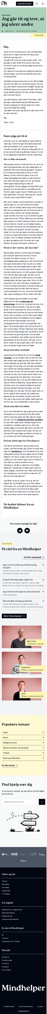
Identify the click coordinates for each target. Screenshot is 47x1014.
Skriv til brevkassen (13, 616)
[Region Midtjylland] (14, 854)
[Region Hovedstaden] (5, 854)
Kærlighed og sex (10, 742)
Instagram (5, 967)
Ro (3, 935)
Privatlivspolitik (9, 1006)
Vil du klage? (6, 970)
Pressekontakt (7, 960)
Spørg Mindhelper (24, 4)
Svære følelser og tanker (26, 31)
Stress (5, 737)
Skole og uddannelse (11, 758)
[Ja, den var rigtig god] (19, 530)
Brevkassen (7, 544)
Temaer (4, 881)
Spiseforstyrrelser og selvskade (16, 748)
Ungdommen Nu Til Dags (11, 941)
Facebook (5, 963)
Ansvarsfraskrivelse (26, 1006)
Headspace (16, 451)
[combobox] (23, 802)
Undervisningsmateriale (10, 919)
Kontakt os (5, 957)
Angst (5, 732)
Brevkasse (9, 31)
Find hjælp (5, 887)
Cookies (40, 1006)
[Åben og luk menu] (42, 3)
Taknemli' (5, 938)
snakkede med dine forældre (30, 420)
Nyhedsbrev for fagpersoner (12, 910)
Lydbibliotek (6, 891)
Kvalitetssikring (7, 916)
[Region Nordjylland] (23, 854)
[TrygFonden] (23, 861)
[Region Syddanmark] (41, 854)
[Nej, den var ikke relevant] (27, 530)
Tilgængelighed (23, 1011)
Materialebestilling (8, 913)
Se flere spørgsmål (32, 557)
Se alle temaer (8, 765)
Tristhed (6, 753)
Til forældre (6, 894)
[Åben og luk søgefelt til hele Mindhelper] (36, 3)
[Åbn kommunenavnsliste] (42, 802)
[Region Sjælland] (32, 854)
